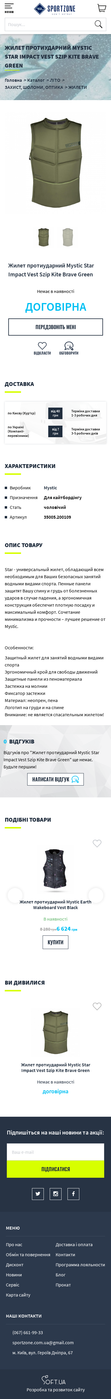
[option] (55, 163)
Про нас (14, 1244)
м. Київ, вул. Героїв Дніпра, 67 (42, 1352)
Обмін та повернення (28, 1254)
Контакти (65, 1254)
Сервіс (12, 1285)
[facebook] (73, 1194)
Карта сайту (18, 1295)
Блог (61, 1275)
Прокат (63, 1285)
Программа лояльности (80, 1264)
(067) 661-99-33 (27, 1332)
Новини (14, 1275)
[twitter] (38, 1194)
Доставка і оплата (74, 1244)
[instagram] (56, 1194)
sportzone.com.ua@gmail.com (43, 1342)
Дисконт (14, 1264)
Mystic (50, 488)
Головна (13, 80)
